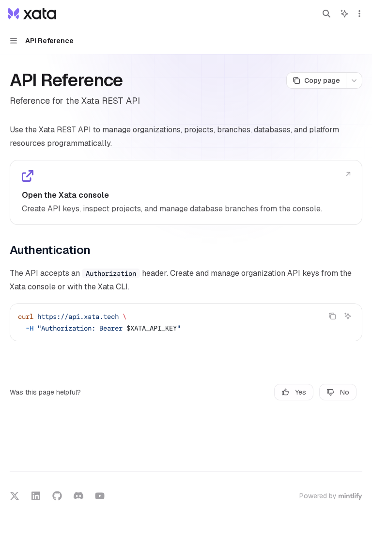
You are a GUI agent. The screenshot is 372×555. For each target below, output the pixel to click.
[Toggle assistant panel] (344, 13)
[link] (186, 192)
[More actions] (359, 13)
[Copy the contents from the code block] (332, 316)
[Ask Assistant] (347, 316)
